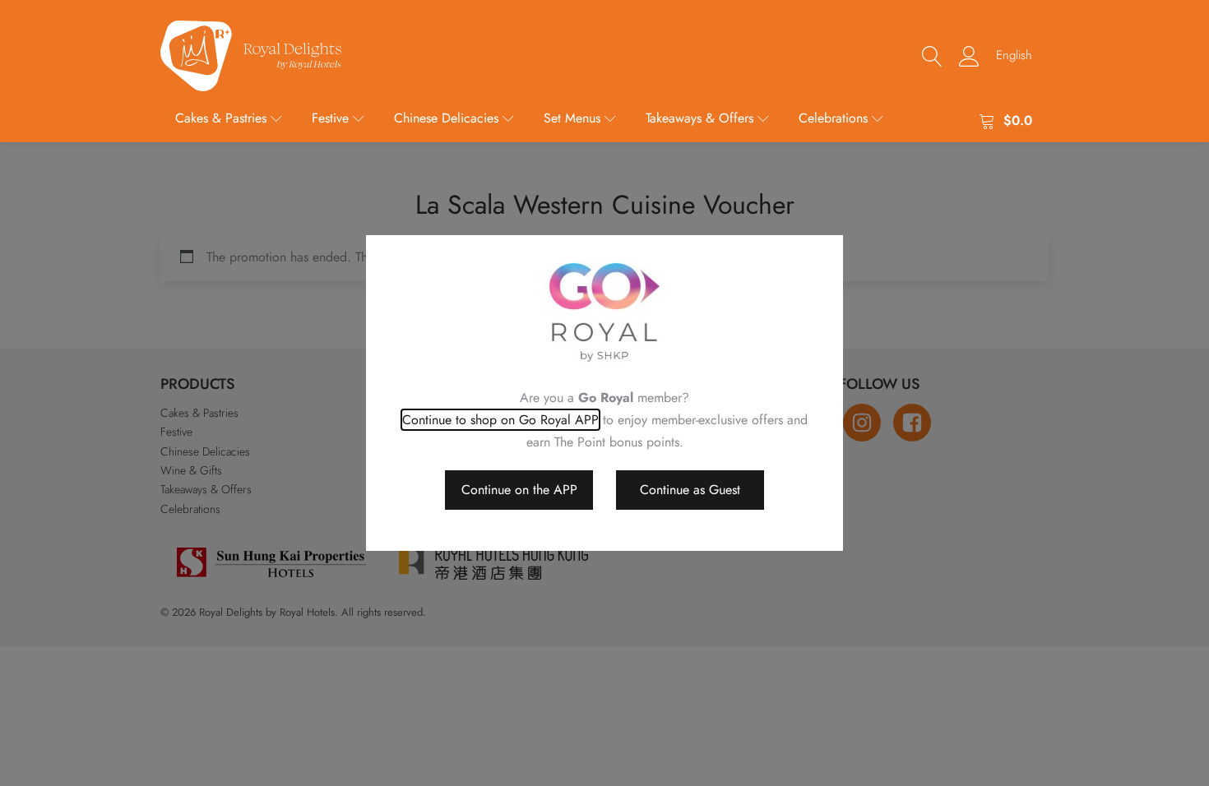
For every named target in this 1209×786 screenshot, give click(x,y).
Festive (330, 118)
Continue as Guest (690, 489)
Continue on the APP (519, 489)
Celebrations (833, 118)
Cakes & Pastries (220, 118)
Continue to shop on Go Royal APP (500, 419)
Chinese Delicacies (446, 118)
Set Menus (572, 118)
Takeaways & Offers (699, 118)
